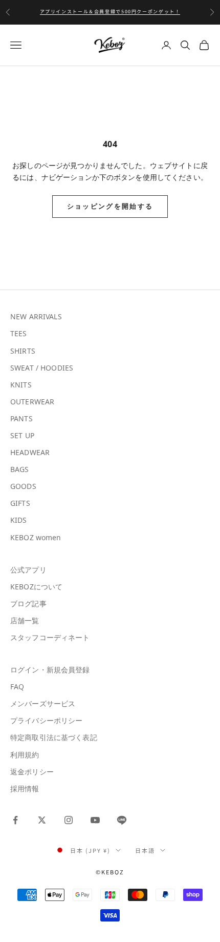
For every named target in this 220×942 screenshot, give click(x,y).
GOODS (23, 486)
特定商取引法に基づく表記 (53, 737)
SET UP (22, 435)
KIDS (18, 520)
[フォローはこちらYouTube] (95, 820)
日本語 (145, 850)
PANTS (21, 418)
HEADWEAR (30, 452)
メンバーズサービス (42, 703)
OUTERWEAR (32, 401)
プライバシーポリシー (46, 720)
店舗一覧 (24, 620)
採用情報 (24, 788)
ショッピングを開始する (110, 206)
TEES (18, 333)
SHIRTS (22, 351)
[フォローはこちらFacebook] (15, 820)
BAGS (19, 469)
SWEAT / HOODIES (41, 368)
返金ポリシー (32, 771)
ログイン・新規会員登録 (50, 669)
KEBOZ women (35, 537)
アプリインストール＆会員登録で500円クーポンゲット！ (110, 11)
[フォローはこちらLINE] (122, 820)
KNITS (21, 385)
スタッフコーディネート (50, 637)
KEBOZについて (36, 586)
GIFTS (20, 503)
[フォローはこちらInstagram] (68, 820)
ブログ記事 (28, 603)
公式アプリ (28, 570)
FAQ (17, 686)
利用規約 (24, 755)
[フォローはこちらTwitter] (42, 820)
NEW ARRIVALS (36, 316)
